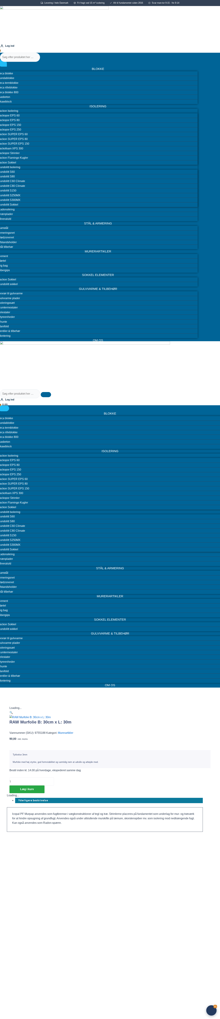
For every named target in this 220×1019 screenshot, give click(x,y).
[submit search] (46, 58)
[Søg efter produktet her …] (20, 57)
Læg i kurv (27, 789)
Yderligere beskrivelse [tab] (33, 800)
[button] (11, 712)
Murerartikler (65, 732)
